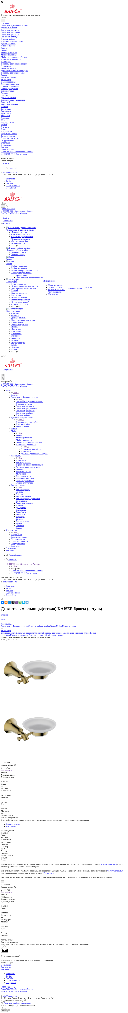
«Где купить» (48, 873)
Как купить (11, 826)
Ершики (71, 633)
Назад (16, 393)
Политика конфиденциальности (17, 1003)
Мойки (19, 435)
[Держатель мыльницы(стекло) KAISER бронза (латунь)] (29, 701)
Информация (16, 535)
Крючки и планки (82, 633)
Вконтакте (10, 179)
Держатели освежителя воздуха (29, 633)
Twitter (9, 181)
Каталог (14, 395)
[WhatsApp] (20, 602)
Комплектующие (23, 490)
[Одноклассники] (6, 602)
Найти (4, 1011)
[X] (13, 602)
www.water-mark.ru (115, 871)
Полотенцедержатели (19, 635)
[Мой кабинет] (2, 372)
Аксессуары (21, 460)
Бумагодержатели (8, 633)
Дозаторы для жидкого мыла (55, 633)
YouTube (9, 183)
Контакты (5, 969)
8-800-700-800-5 (8, 149)
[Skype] (23, 602)
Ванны (53, 626)
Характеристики (13, 824)
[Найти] (3, 20)
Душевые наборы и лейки (27, 422)
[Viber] (16, 602)
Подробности (6, 770)
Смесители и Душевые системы (29, 402)
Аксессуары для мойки (31, 449)
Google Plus (11, 188)
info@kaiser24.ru (10, 172)
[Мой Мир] (9, 602)
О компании (6, 965)
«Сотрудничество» (109, 864)
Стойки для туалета (54, 635)
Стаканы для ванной (37, 635)
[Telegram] (27, 602)
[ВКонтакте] (2, 602)
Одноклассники (13, 185)
